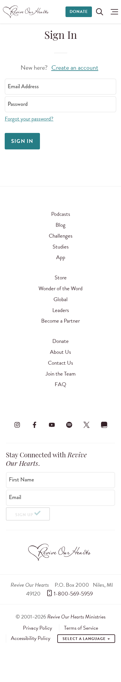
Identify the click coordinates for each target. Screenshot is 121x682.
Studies (61, 246)
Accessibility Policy (30, 638)
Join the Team (60, 373)
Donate (79, 12)
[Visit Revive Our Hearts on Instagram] (17, 424)
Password (18, 104)
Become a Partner (60, 320)
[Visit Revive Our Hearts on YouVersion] (104, 424)
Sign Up (24, 515)
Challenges (61, 235)
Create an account (74, 67)
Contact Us (60, 362)
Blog (60, 225)
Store (61, 277)
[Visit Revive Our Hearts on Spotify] (69, 424)
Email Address (23, 86)
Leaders (60, 310)
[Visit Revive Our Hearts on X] (86, 424)
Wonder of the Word (60, 288)
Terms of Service (81, 628)
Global (60, 299)
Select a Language (85, 639)
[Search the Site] (99, 12)
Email (15, 497)
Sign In (22, 141)
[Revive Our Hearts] (26, 12)
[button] (113, 11)
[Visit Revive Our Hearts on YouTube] (51, 424)
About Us (60, 352)
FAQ (60, 384)
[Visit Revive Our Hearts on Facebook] (34, 424)
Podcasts (60, 214)
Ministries (76, 617)
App (60, 257)
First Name (21, 479)
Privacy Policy (37, 628)
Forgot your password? (29, 118)
